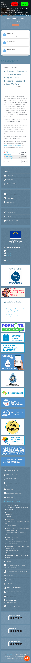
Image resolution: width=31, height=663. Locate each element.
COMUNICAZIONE (10, 212)
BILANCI (8, 561)
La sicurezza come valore (12, 313)
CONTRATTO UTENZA (11, 194)
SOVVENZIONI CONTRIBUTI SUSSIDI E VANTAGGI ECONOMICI (15, 566)
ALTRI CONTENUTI (11, 596)
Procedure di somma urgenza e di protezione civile (17, 522)
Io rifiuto (14, 4)
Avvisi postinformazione (12, 537)
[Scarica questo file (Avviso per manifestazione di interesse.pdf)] (5, 152)
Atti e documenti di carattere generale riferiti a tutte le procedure (16, 508)
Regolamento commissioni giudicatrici (15, 552)
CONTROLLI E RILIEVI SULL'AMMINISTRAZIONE (10, 601)
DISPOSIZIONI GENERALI (12, 474)
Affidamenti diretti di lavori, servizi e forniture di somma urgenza (17, 547)
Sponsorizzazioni (10, 519)
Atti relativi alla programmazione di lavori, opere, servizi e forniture (16, 542)
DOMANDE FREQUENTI (12, 220)
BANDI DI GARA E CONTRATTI (13, 501)
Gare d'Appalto (9, 539)
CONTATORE (9, 175)
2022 (18, 67)
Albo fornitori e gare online (12, 550)
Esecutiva (8, 516)
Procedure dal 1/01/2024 (12, 505)
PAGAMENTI (8, 583)
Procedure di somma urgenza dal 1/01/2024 (17, 528)
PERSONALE (9, 489)
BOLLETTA (8, 171)
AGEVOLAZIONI (10, 198)
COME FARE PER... (10, 179)
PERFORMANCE (10, 497)
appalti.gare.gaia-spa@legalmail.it (12, 145)
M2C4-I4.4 (9, 255)
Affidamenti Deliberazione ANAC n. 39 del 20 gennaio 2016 (16, 556)
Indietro (7, 161)
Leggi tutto (15, 24)
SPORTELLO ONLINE (10, 183)
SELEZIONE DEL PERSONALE (13, 493)
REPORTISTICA (10, 260)
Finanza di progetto (11, 525)
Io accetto (24, 4)
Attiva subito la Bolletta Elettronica (15, 20)
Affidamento (9, 514)
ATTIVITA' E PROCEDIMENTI (13, 606)
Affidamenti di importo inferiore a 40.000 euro (16, 533)
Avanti (24, 161)
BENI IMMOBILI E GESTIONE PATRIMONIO (16, 571)
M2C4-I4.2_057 (10, 253)
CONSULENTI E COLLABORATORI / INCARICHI (14, 484)
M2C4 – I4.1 (9, 251)
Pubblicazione (9, 512)
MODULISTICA (10, 202)
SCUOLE (9, 216)
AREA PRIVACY (9, 654)
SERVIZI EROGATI (10, 579)
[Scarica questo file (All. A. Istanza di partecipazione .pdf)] (5, 156)
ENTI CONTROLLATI (10, 575)
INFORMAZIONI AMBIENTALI (13, 592)
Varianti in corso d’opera (12, 530)
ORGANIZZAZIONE (11, 479)
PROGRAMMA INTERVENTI (13, 588)
